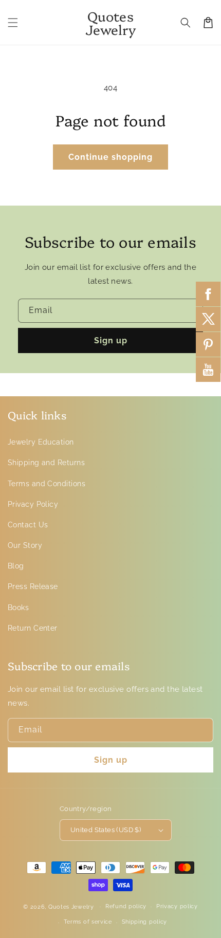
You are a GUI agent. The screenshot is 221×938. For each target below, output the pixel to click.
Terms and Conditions (46, 484)
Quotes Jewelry (71, 906)
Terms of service (88, 921)
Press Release (33, 586)
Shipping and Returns (46, 462)
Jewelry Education (41, 442)
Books (18, 607)
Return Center (33, 628)
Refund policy (125, 906)
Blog (16, 566)
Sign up (110, 340)
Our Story (25, 545)
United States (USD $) (105, 830)
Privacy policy (177, 906)
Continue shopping (110, 157)
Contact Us (28, 525)
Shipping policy (145, 921)
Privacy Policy (33, 504)
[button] (13, 22)
